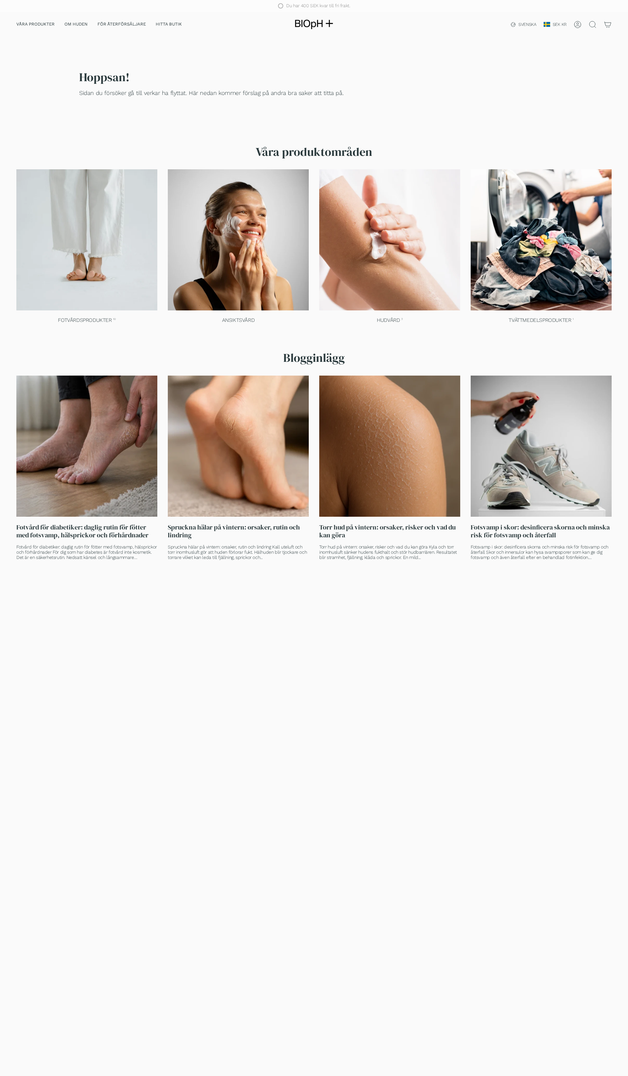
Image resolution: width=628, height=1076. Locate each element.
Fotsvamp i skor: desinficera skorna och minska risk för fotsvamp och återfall (540, 531)
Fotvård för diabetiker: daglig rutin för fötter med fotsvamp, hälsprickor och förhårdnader (82, 531)
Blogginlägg (314, 358)
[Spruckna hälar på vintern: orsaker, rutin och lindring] (238, 446)
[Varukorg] (607, 24)
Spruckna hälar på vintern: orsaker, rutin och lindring (234, 531)
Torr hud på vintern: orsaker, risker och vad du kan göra (387, 531)
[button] (35, 24)
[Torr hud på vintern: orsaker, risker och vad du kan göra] (389, 446)
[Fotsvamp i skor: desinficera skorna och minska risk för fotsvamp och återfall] (541, 446)
